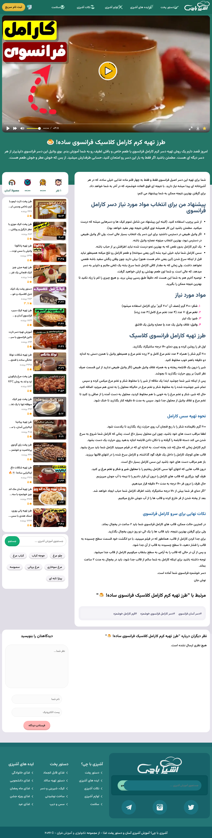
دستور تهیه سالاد (54, 780)
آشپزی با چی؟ (197, 7)
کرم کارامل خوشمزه (124, 614)
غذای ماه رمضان (20, 788)
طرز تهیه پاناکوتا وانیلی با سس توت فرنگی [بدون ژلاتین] (21, 249)
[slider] (106, 124)
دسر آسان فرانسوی (189, 614)
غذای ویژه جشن (20, 796)
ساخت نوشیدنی (55, 796)
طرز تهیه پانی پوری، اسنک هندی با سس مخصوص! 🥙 (21, 514)
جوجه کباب (38, 556)
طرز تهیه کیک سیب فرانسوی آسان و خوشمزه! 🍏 (21, 313)
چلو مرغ (57, 556)
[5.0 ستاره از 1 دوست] (204, 128)
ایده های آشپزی (139, 7)
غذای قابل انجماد (54, 772)
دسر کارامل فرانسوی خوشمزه (156, 614)
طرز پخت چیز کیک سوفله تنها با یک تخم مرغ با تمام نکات (21, 402)
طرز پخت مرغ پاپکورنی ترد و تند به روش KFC (20, 379)
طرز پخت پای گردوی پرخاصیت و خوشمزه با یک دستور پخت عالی (20, 448)
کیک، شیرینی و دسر (52, 788)
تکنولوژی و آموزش (75, 833)
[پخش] (8, 128)
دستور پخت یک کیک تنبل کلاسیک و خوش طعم (20, 292)
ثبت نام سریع (13, 7)
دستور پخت (167, 7)
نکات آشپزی (83, 7)
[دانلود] (198, 128)
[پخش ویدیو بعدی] (15, 128)
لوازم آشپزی (111, 7)
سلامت (56, 7)
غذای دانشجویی (20, 780)
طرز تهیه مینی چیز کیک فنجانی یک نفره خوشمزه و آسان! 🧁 (21, 270)
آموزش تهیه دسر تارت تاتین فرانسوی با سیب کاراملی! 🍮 (20, 335)
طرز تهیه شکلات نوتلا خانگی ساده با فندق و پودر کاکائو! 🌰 (20, 358)
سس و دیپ (57, 804)
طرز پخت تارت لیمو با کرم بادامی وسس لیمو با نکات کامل (20, 204)
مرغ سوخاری (54, 567)
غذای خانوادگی (21, 772)
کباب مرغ (18, 556)
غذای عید (24, 804)
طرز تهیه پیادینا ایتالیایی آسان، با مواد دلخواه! (20, 425)
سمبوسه (15, 567)
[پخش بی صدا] (22, 128)
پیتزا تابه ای (55, 578)
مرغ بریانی (33, 567)
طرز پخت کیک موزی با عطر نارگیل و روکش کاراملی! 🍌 (20, 227)
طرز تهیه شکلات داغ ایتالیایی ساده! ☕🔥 (20, 470)
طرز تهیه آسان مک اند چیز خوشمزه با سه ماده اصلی (20, 492)
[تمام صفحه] (190, 128)
